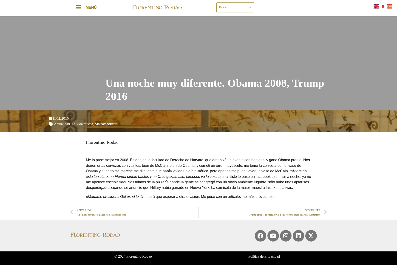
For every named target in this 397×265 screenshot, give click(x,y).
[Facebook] (260, 236)
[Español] (390, 6)
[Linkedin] (298, 236)
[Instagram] (286, 236)
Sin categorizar (105, 124)
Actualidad (62, 124)
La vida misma (82, 124)
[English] (377, 6)
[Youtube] (273, 236)
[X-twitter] (311, 236)
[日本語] (383, 6)
